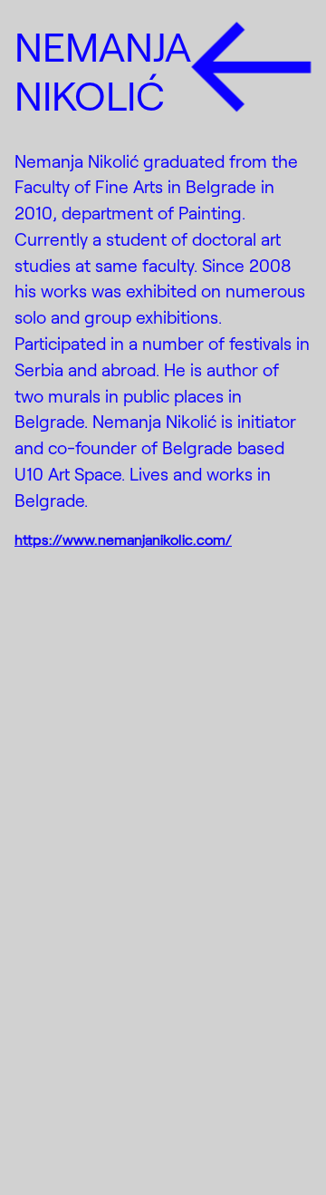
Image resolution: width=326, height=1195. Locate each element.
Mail (40, 1142)
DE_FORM (275, 1147)
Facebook (78, 1105)
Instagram (79, 1067)
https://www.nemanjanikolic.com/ (123, 539)
